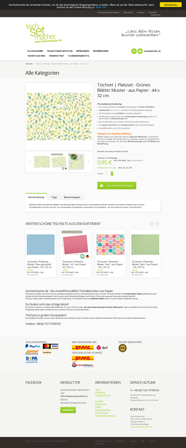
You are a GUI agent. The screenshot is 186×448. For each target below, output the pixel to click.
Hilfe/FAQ (100, 392)
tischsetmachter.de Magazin (108, 12)
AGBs (98, 407)
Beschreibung (36, 197)
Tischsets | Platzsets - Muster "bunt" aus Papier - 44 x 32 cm (110, 264)
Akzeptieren (170, 4)
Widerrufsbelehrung (105, 416)
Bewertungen (72, 197)
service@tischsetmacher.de (141, 427)
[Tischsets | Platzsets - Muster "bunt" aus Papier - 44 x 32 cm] (110, 245)
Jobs (97, 390)
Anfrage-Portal (102, 395)
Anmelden (153, 12)
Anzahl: (100, 174)
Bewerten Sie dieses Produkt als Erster (112, 151)
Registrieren (156, 15)
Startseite (29, 64)
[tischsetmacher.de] (93, 32)
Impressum (101, 404)
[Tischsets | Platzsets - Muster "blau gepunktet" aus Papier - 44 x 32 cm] (41, 245)
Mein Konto (128, 12)
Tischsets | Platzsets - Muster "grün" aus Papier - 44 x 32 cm (145, 264)
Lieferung (133, 441)
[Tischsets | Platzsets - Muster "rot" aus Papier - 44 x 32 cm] (76, 245)
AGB (143, 441)
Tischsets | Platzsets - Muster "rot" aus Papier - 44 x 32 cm (74, 264)
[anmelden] (68, 413)
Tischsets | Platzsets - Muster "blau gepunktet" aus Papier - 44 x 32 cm (39, 264)
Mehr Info (101, 7)
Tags (54, 197)
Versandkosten (137, 161)
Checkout (140, 12)
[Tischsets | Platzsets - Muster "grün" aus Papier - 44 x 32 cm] (145, 245)
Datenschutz (101, 413)
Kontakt (99, 401)
